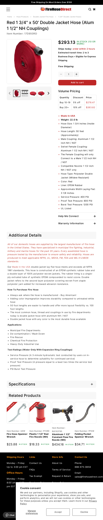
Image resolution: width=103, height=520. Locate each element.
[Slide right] (49, 93)
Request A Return (61, 476)
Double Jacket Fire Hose (43, 17)
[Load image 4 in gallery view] (41, 93)
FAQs (32, 469)
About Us (57, 463)
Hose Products (22, 17)
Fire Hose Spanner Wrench (17, 435)
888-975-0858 (83, 467)
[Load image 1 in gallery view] (16, 93)
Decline (84, 512)
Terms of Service (61, 469)
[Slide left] (10, 93)
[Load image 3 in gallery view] (33, 93)
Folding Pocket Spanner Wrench (84, 435)
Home (9, 17)
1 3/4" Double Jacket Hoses (69, 17)
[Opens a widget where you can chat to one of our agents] (10, 515)
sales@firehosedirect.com (85, 476)
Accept (58, 512)
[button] (8, 9)
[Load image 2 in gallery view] (24, 93)
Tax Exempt (35, 476)
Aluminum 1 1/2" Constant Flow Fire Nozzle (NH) (62, 437)
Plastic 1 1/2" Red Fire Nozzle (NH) (39, 435)
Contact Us (35, 463)
